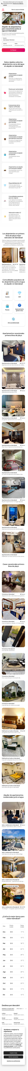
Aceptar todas (13, 1053)
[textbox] (7, 45)
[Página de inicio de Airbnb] (3, 9)
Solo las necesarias (13, 1057)
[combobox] (13, 40)
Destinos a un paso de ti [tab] (8, 1008)
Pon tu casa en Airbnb (18, 9)
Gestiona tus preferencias (13, 1061)
